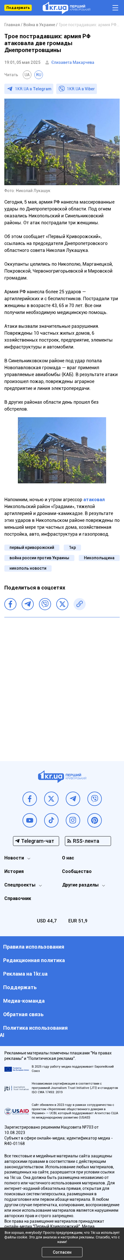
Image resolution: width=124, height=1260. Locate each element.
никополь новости (28, 568)
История (14, 871)
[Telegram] (28, 604)
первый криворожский (32, 547)
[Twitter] (62, 604)
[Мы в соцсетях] (29, 799)
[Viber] (45, 604)
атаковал (94, 499)
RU (38, 74)
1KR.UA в (33, 89)
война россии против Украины (39, 558)
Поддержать (18, 8)
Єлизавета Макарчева (72, 62)
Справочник (17, 898)
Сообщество (77, 871)
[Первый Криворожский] (66, 8)
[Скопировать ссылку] (80, 604)
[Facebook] (10, 604)
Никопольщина (99, 558)
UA (27, 74)
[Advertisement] (62, 685)
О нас (68, 858)
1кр (72, 547)
